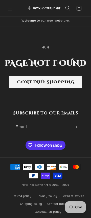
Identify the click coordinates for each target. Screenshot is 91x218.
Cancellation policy (48, 212)
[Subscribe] (75, 127)
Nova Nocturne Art (35, 185)
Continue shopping (45, 82)
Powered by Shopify (45, 190)
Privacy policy (47, 196)
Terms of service (73, 196)
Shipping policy (31, 204)
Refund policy (22, 196)
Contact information (61, 204)
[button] (10, 8)
